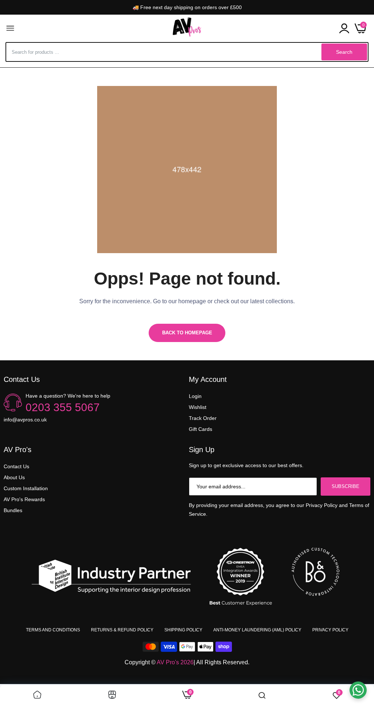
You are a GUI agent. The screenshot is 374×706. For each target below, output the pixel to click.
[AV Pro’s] (187, 28)
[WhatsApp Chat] (358, 690)
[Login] (344, 28)
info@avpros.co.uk (25, 420)
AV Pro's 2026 (175, 662)
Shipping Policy (183, 629)
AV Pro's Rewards (24, 499)
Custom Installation (26, 488)
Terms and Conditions (53, 629)
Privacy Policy (330, 629)
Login (195, 396)
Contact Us (16, 466)
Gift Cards (200, 429)
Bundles (13, 510)
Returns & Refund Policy (122, 629)
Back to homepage (187, 332)
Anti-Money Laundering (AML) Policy (257, 629)
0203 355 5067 (63, 407)
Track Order (203, 418)
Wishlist (197, 407)
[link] (37, 695)
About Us (14, 477)
